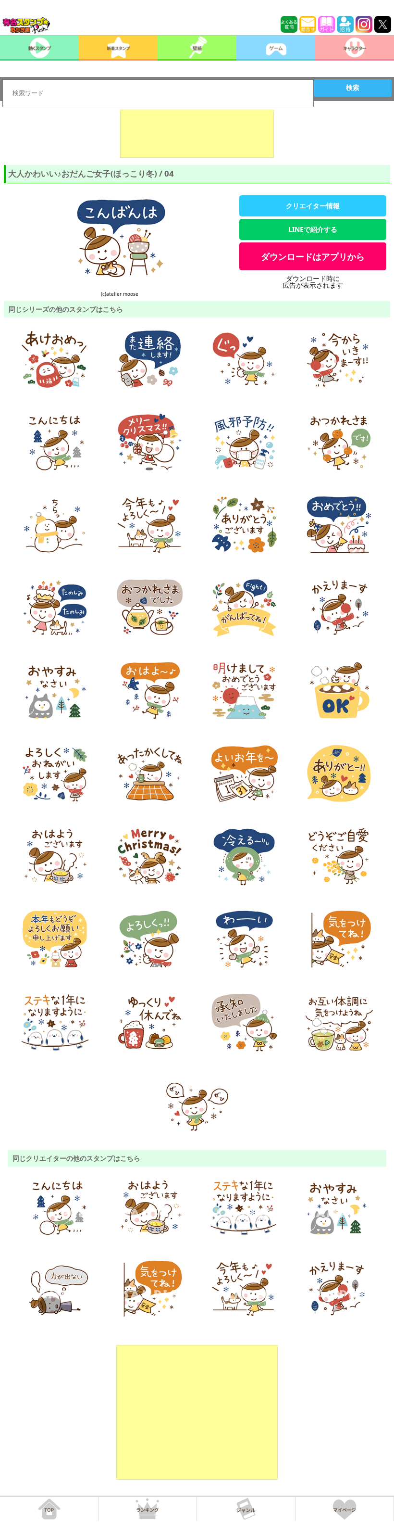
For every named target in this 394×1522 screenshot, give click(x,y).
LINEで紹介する (312, 229)
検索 (352, 87)
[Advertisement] (197, 134)
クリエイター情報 (313, 205)
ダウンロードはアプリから (313, 256)
